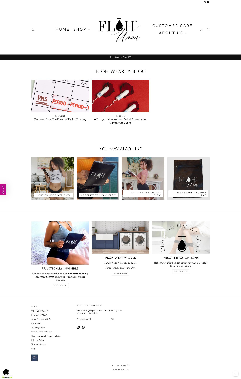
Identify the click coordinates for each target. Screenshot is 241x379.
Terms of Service (38, 344)
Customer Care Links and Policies (46, 336)
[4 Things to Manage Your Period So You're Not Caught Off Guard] (120, 96)
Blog (33, 348)
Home (63, 29)
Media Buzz (36, 323)
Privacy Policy (37, 340)
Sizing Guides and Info (41, 319)
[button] (3, 189)
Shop (80, 29)
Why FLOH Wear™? (40, 311)
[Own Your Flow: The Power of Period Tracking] (60, 96)
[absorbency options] (181, 237)
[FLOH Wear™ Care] (120, 237)
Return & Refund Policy (41, 332)
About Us (172, 32)
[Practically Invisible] (60, 243)
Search (34, 306)
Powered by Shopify (120, 369)
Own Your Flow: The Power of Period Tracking (60, 119)
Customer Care (172, 25)
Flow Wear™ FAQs (39, 315)
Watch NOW (60, 285)
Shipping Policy (38, 327)
